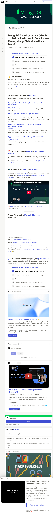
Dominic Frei (11, 107)
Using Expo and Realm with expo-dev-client (23, 113)
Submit (13, 353)
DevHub (32, 96)
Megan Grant (15, 27)
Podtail (40, 249)
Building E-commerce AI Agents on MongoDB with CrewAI (20, 433)
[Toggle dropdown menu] (48, 291)
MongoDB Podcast (32, 215)
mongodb (11, 47)
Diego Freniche (12, 116)
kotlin (31, 47)
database (26, 47)
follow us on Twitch (23, 175)
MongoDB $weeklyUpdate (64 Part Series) (25, 54)
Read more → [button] (12, 335)
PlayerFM (35, 249)
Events (29, 151)
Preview (20, 353)
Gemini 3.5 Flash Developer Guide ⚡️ (24, 319)
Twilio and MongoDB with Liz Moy (22, 239)
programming (18, 47)
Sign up (18, 260)
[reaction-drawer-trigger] (2, 37)
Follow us (12, 206)
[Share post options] (2, 56)
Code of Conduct (25, 357)
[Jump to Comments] (3, 42)
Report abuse (33, 357)
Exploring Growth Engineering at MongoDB (25, 242)
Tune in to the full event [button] (38, 505)
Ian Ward (10, 128)
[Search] (6, 2)
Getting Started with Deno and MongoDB (24, 245)
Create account (47, 1)
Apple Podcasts (28, 249)
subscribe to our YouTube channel (33, 206)
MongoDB (22, 27)
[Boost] (3, 52)
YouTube (33, 169)
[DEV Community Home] (2, 2)
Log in (39, 1)
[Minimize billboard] (51, 479)
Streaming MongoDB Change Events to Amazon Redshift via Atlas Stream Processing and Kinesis (28, 445)
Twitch (25, 169)
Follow (28, 421)
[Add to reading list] (3, 47)
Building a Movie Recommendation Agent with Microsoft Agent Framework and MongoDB (28, 439)
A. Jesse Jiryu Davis (13, 139)
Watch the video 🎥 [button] (14, 409)
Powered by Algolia (30, 1)
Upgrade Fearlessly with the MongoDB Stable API (25, 137)
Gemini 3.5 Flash (12, 322)
